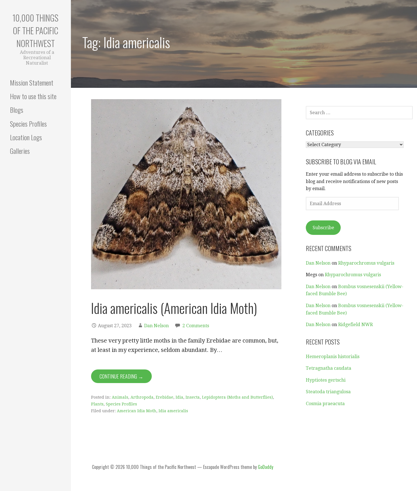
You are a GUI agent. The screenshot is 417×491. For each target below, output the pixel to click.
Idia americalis (173, 411)
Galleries (20, 151)
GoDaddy (265, 467)
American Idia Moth (136, 411)
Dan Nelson (156, 325)
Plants (97, 404)
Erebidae (164, 397)
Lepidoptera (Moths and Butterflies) (237, 397)
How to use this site (33, 96)
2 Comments (195, 325)
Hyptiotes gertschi (326, 380)
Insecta (193, 397)
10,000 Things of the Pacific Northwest (35, 30)
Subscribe (323, 227)
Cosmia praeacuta (325, 403)
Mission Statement (31, 82)
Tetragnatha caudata (328, 368)
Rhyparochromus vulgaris (366, 263)
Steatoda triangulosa (328, 391)
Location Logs (26, 137)
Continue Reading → (121, 376)
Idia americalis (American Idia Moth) (174, 308)
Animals (120, 397)
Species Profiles (28, 123)
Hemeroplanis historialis (332, 356)
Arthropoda (141, 397)
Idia (179, 397)
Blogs (16, 110)
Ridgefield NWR (355, 324)
